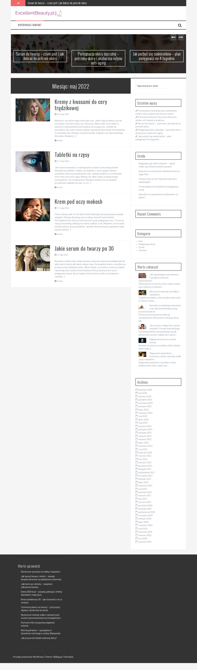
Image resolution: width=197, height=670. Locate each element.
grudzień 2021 (145, 466)
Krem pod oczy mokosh (78, 201)
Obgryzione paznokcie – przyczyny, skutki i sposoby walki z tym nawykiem (160, 356)
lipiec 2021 (143, 482)
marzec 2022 (144, 456)
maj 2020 (142, 528)
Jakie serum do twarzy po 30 (84, 248)
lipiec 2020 (143, 522)
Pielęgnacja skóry (147, 244)
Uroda (59, 140)
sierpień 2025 (144, 406)
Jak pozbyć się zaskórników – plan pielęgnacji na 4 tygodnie (157, 56)
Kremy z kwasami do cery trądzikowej (81, 104)
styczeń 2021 (144, 502)
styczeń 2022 (144, 462)
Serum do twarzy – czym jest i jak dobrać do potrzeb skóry (40, 56)
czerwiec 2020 (145, 525)
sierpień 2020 (144, 518)
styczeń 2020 (144, 542)
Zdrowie (143, 250)
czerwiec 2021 (145, 485)
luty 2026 (142, 393)
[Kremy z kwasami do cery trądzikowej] (33, 110)
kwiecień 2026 (145, 390)
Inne (141, 241)
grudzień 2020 (145, 505)
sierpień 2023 (144, 436)
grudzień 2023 (145, 429)
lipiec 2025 (143, 410)
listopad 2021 (144, 469)
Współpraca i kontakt (29, 25)
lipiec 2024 (143, 419)
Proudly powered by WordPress (28, 657)
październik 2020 (146, 512)
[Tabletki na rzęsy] (33, 161)
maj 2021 (142, 489)
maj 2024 (142, 423)
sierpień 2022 (144, 439)
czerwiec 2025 (145, 413)
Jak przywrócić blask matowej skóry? (39, 638)
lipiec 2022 (143, 443)
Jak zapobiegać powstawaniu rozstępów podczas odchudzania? (158, 277)
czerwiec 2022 (145, 446)
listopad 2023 (144, 432)
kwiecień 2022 (145, 452)
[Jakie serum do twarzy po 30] (33, 258)
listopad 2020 (144, 509)
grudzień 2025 (145, 399)
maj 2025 (142, 416)
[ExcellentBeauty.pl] (39, 13)
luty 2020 (142, 538)
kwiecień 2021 (145, 492)
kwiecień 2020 (145, 532)
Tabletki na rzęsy (72, 154)
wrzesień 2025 (145, 403)
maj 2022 (142, 449)
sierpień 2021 (144, 479)
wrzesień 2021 (145, 476)
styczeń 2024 (144, 426)
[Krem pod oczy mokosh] (33, 209)
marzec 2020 (144, 535)
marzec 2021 (144, 495)
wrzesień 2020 (145, 515)
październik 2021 (146, 472)
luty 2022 (142, 459)
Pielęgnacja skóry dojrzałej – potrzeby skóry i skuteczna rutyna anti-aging (65, 3)
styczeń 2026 (144, 396)
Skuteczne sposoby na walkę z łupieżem (40, 571)
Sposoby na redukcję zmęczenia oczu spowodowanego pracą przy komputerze (160, 308)
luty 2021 (142, 499)
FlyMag (56, 657)
